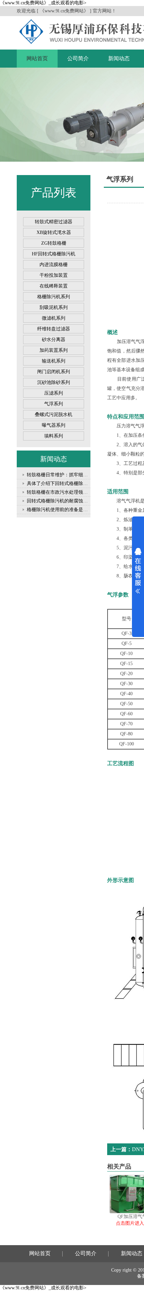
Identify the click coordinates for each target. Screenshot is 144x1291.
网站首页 (37, 58)
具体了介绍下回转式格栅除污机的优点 (66, 483)
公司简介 (78, 58)
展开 (138, 571)
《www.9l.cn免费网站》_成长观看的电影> (43, 2)
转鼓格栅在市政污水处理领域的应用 (64, 492)
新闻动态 (119, 58)
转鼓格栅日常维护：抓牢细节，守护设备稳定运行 (78, 474)
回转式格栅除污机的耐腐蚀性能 (59, 500)
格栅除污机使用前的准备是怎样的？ (64, 509)
